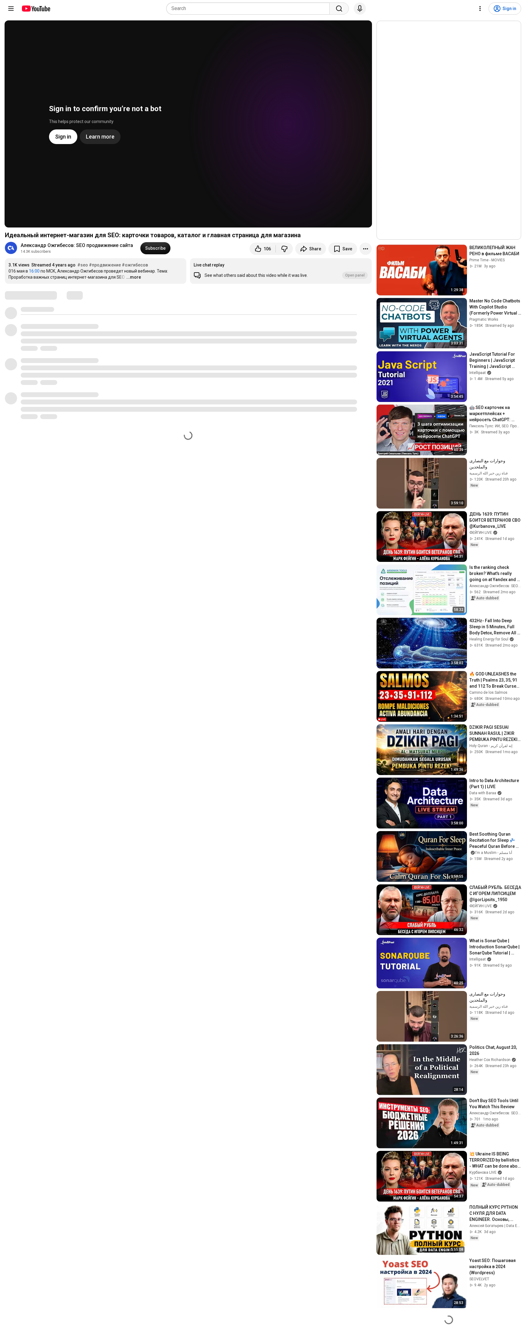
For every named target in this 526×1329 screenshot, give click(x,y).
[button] (280, 271)
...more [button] (133, 277)
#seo (82, 265)
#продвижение (105, 265)
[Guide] (11, 8)
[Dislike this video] (284, 249)
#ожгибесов (135, 265)
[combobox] (249, 8)
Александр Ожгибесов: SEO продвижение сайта (77, 245)
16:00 (34, 271)
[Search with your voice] (360, 8)
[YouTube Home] (35, 8)
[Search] (339, 8)
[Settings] (480, 8)
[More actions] (365, 249)
